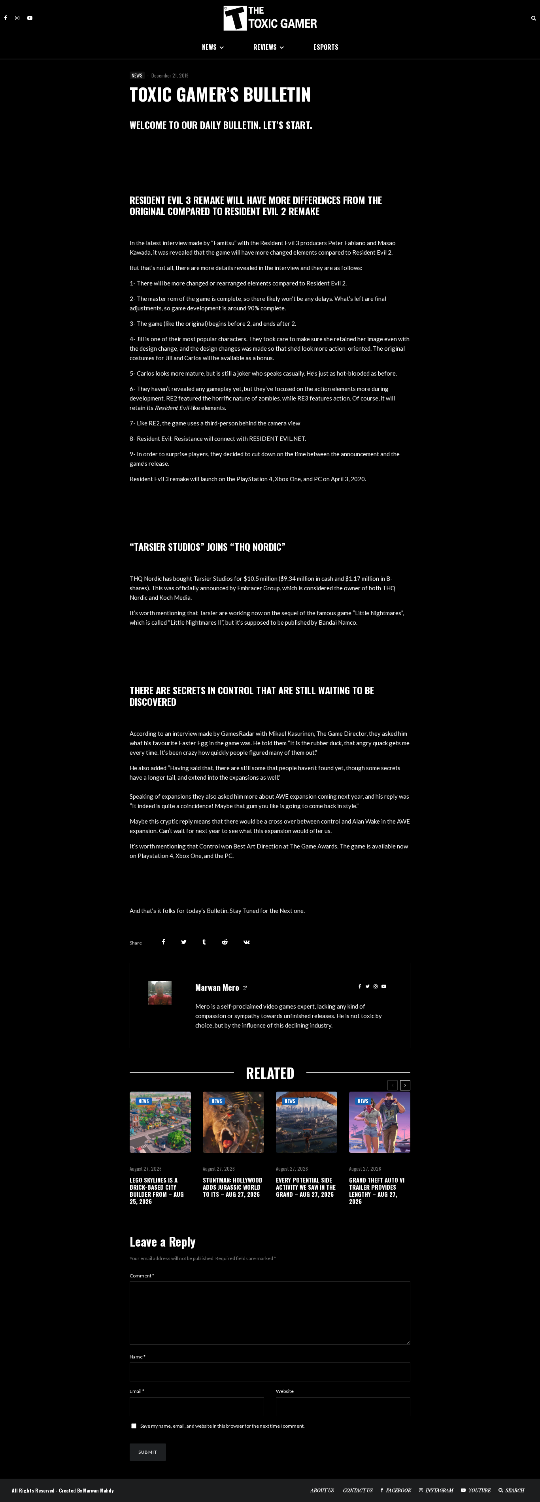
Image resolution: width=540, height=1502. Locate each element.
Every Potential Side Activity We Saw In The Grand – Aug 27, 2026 (306, 1187)
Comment (142, 1276)
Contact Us (358, 1490)
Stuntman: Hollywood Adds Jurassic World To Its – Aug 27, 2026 (232, 1187)
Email (137, 1391)
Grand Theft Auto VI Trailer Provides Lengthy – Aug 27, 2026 (376, 1190)
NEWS (209, 47)
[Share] (163, 942)
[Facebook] (5, 18)
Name (137, 1357)
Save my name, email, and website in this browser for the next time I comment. (222, 1426)
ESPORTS (325, 47)
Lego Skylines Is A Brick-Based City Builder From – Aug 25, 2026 (157, 1190)
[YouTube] (29, 18)
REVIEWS (265, 47)
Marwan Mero (217, 987)
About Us (322, 1490)
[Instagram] (17, 18)
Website (285, 1391)
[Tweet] (184, 942)
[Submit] (225, 942)
